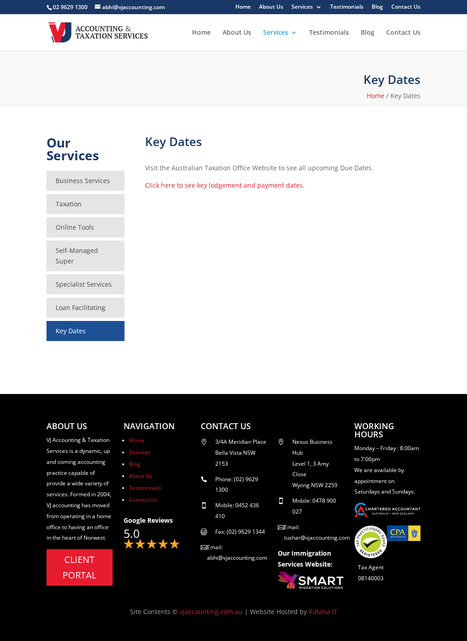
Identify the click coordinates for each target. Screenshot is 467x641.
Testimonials (346, 7)
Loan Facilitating (80, 307)
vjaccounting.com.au (211, 611)
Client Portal (79, 567)
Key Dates (71, 330)
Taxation (69, 204)
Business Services (83, 180)
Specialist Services (84, 284)
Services (302, 7)
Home (243, 7)
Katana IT (323, 611)
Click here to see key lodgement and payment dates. (225, 185)
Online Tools (75, 227)
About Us (271, 7)
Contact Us (405, 7)
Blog (377, 7)
